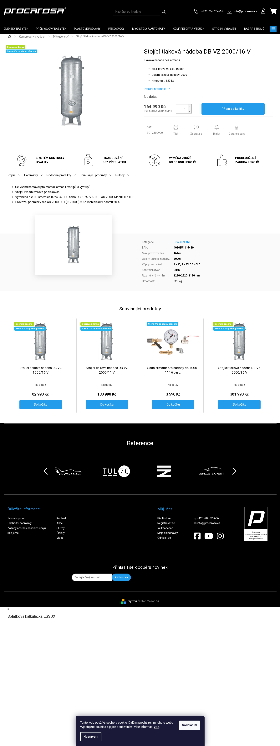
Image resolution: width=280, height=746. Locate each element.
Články (61, 532)
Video (60, 537)
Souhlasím (189, 725)
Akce (60, 523)
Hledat (163, 11)
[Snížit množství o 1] (189, 111)
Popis (12, 175)
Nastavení (91, 736)
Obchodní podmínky (20, 523)
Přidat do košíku (233, 109)
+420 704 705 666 (212, 11)
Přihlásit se (164, 518)
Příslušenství (182, 242)
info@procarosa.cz (245, 11)
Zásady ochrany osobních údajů (27, 528)
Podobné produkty (58, 175)
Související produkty (93, 175)
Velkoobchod (165, 528)
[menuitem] (51, 28)
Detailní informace (155, 88)
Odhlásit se (164, 537)
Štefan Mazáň (146, 601)
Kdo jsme (13, 532)
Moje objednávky (167, 532)
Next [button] (234, 471)
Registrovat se (166, 523)
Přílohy (120, 175)
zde (156, 727)
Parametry (31, 175)
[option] (68, 471)
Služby (61, 528)
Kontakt (61, 518)
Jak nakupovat (16, 518)
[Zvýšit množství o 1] (189, 106)
